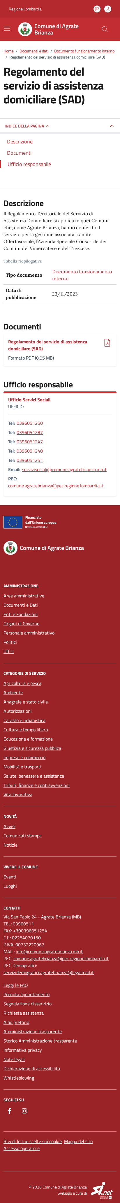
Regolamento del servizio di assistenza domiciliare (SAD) (47, 345)
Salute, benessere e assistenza (33, 775)
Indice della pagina (24, 126)
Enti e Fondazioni (20, 614)
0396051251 (30, 460)
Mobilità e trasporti (22, 766)
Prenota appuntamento (26, 994)
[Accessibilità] (97, 9)
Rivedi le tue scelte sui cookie (32, 1141)
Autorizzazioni (17, 711)
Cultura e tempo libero (25, 729)
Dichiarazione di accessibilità (31, 1068)
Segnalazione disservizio (27, 1003)
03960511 (23, 923)
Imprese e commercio (24, 757)
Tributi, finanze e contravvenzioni (36, 785)
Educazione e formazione (28, 738)
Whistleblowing (18, 1077)
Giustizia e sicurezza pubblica (32, 748)
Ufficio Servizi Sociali (29, 399)
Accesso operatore (21, 1148)
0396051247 (30, 441)
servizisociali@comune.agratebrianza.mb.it (64, 469)
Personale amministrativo (28, 632)
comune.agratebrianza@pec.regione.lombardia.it (55, 485)
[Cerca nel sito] (104, 29)
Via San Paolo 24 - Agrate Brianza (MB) (42, 916)
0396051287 (30, 432)
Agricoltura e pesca (22, 683)
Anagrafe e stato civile (25, 701)
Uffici (8, 651)
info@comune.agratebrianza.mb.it (49, 951)
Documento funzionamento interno (82, 275)
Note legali (14, 1059)
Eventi (9, 876)
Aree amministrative (23, 595)
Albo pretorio (16, 1022)
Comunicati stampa (22, 835)
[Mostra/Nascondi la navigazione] (6, 28)
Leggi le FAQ (15, 985)
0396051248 (30, 450)
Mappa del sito (78, 1141)
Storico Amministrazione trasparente (40, 1040)
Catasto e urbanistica (24, 720)
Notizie (10, 844)
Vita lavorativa (17, 794)
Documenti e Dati (20, 605)
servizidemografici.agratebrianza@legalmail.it (48, 972)
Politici (10, 642)
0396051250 (30, 423)
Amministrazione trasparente (32, 1031)
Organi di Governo (21, 623)
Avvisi (9, 826)
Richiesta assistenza (23, 1012)
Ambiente (13, 692)
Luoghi (10, 886)
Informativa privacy (22, 1050)
